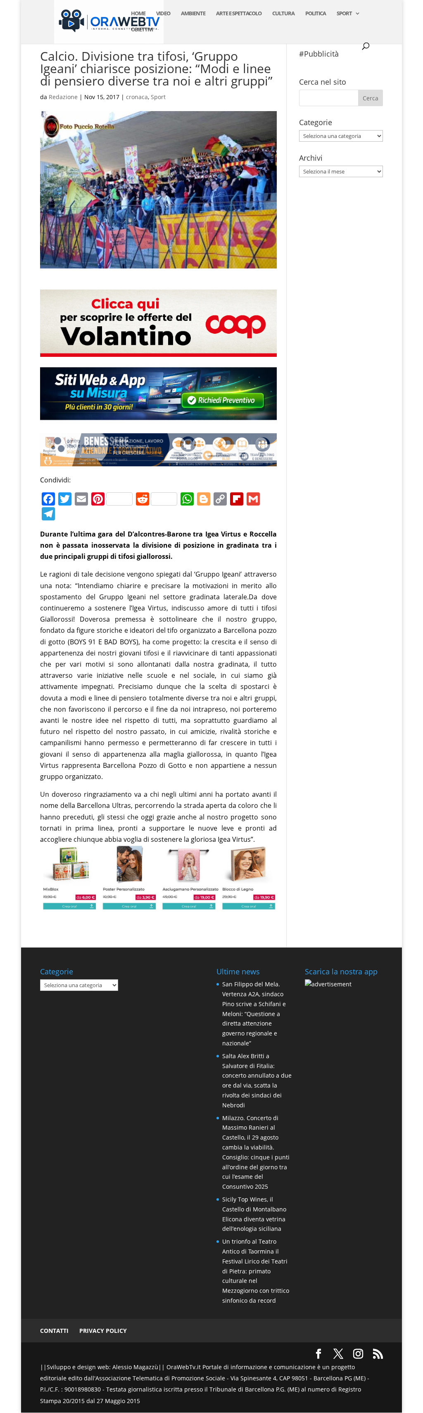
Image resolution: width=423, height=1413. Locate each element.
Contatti (54, 1331)
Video (163, 13)
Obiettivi (142, 29)
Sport (344, 13)
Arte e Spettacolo (238, 13)
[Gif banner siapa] (158, 460)
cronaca (137, 97)
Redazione (63, 97)
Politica (315, 13)
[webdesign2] (158, 419)
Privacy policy (103, 1331)
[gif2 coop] (158, 351)
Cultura (283, 13)
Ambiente (193, 13)
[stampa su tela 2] (158, 904)
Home (138, 13)
